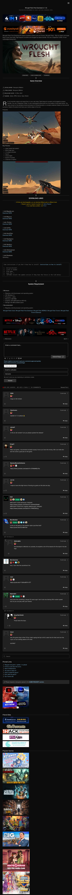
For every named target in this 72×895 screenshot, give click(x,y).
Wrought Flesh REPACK (40, 310)
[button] (68, 3)
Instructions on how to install (50, 264)
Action (41, 10)
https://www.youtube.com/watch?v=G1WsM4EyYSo (25, 468)
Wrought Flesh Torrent (53, 310)
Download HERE (7, 213)
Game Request (47, 204)
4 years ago (63, 410)
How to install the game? (11, 672)
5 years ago (63, 427)
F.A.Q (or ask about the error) (13, 666)
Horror (46, 10)
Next (66, 339)
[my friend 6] (16, 737)
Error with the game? (10, 674)
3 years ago (63, 393)
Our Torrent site (9, 676)
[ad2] (15, 860)
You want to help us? (10, 670)
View (15, 759)
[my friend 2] (16, 726)
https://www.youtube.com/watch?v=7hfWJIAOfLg (24, 508)
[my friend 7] (16, 744)
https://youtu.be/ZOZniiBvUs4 (18, 527)
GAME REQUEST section (36, 682)
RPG (51, 10)
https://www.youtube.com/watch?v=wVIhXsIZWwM (24, 504)
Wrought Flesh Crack (9, 310)
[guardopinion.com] (16, 720)
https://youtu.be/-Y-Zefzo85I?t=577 (20, 582)
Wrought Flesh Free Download (24, 310)
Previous (7, 339)
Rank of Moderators (10, 668)
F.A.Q (44, 206)
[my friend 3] (16, 731)
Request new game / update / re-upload (16, 665)
